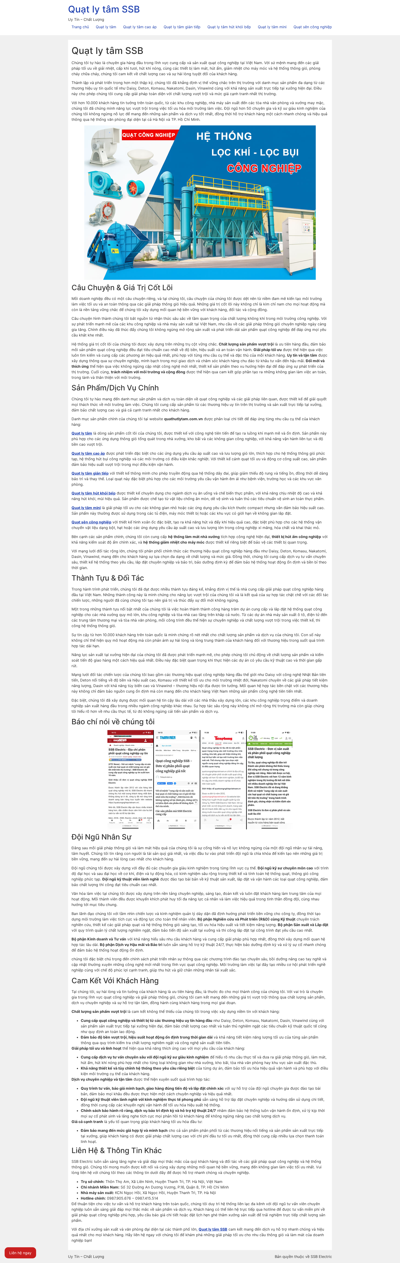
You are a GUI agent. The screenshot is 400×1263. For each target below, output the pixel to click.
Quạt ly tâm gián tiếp (182, 27)
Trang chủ (80, 27)
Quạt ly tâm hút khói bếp (229, 27)
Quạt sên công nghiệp (313, 27)
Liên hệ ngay (20, 1253)
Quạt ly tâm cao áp (140, 27)
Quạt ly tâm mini (272, 27)
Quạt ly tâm (106, 27)
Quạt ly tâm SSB (104, 9)
